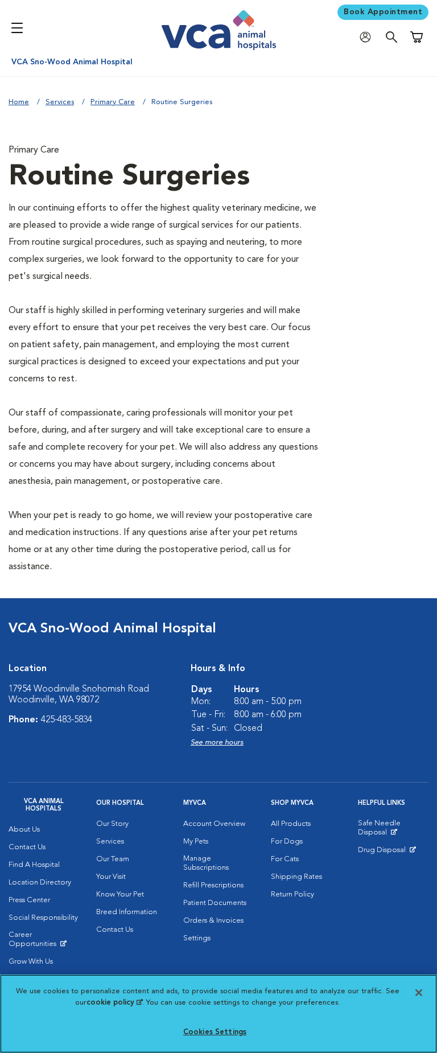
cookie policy (114, 1002)
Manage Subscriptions (206, 863)
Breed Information (126, 912)
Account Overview (214, 824)
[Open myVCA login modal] (368, 37)
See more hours (217, 742)
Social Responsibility (43, 918)
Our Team (112, 859)
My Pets (195, 841)
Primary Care (112, 102)
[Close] (418, 992)
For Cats (285, 859)
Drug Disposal (386, 852)
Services (60, 102)
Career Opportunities (44, 942)
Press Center (29, 900)
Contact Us (27, 847)
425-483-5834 (66, 720)
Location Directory (40, 882)
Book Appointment (383, 12)
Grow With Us (31, 961)
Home (19, 102)
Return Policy (292, 894)
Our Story (112, 824)
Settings (197, 938)
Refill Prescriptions (213, 885)
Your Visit (111, 877)
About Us (24, 829)
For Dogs (287, 841)
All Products (291, 824)
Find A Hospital (34, 865)
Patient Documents (214, 903)
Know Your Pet (120, 894)
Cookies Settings (214, 1032)
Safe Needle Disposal (393, 830)
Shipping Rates (296, 877)
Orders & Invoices (213, 920)
